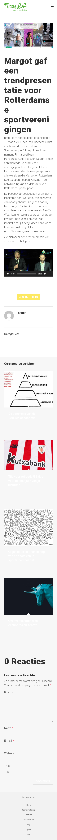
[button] (28, 258)
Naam (7, 728)
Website (9, 753)
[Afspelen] (7, 273)
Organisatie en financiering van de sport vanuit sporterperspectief (26, 556)
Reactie (9, 692)
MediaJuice (31, 797)
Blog (22, 334)
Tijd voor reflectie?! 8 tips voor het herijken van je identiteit (25, 481)
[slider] (26, 273)
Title (7, 765)
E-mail (8, 740)
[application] (28, 263)
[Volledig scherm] (49, 270)
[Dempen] (44, 273)
